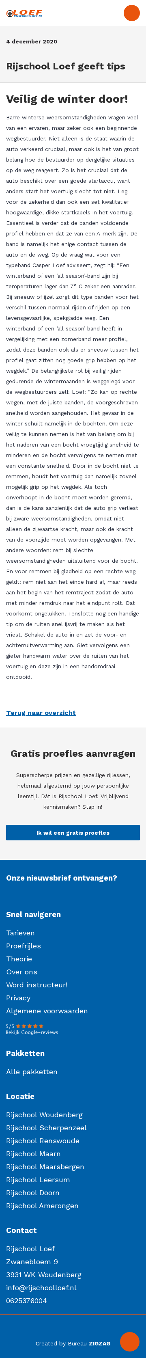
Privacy (18, 997)
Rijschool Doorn (33, 1192)
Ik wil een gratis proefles (73, 832)
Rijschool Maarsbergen (45, 1166)
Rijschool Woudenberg (44, 1114)
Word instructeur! (36, 984)
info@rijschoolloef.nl (41, 1287)
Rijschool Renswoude (42, 1140)
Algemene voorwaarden (47, 1010)
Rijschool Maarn (33, 1153)
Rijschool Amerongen (42, 1205)
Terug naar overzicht (41, 713)
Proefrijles (23, 945)
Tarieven (20, 932)
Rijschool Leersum (38, 1179)
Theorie (19, 958)
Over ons (21, 971)
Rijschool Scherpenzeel (46, 1127)
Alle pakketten (32, 1071)
